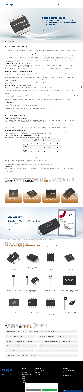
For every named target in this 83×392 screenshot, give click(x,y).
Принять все (49, 389)
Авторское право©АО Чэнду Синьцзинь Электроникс (13, 386)
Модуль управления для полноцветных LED (57, 341)
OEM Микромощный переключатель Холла (51, 350)
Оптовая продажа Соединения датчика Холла (20, 346)
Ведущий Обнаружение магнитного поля (52, 336)
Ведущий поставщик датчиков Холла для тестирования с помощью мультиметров (31, 331)
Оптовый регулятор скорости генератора (19, 341)
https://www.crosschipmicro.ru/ (40, 127)
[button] (76, 194)
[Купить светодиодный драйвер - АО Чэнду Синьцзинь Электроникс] (7, 5)
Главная (3, 41)
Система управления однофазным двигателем (21, 355)
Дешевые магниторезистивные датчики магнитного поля (58, 346)
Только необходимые (33, 389)
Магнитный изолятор (13, 350)
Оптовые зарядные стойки (15, 336)
